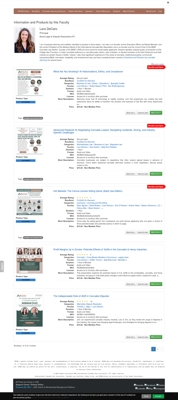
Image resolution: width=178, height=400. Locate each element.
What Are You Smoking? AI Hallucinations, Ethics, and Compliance (88, 71)
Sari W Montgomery (116, 86)
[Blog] (149, 388)
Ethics (94, 83)
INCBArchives (23, 11)
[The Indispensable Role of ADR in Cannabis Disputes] (29, 310)
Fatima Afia (81, 208)
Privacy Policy (37, 384)
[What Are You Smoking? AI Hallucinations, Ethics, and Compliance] (29, 82)
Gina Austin (94, 147)
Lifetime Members (75, 11)
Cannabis (81, 257)
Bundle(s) (36, 11)
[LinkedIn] (140, 388)
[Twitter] (160, 385)
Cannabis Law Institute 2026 (33, 118)
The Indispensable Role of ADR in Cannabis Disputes (81, 296)
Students (116, 11)
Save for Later (143, 113)
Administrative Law (84, 144)
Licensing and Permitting (97, 202)
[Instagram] (159, 388)
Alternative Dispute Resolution (89, 304)
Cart (160, 11)
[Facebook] (150, 385)
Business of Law (83, 83)
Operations (104, 83)
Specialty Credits (117, 83)
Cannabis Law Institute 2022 (33, 238)
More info (130, 113)
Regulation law (116, 144)
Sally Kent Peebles (109, 147)
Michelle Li (122, 260)
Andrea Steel (134, 205)
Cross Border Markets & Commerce (101, 257)
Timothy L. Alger (83, 306)
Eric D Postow (121, 205)
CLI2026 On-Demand (86, 80)
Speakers (89, 11)
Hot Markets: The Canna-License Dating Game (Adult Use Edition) (87, 191)
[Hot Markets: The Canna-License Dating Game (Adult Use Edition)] (29, 201)
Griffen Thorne (96, 260)
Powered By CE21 (24, 387)
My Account (151, 11)
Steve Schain (93, 208)
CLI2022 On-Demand (86, 200)
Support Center (22, 384)
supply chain (123, 257)
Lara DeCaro (82, 86)
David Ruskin (94, 205)
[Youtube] (138, 385)
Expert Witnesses (103, 11)
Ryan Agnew (82, 205)
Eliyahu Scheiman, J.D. (150, 205)
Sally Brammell (110, 260)
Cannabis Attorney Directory (53, 11)
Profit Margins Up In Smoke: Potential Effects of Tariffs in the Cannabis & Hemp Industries (100, 249)
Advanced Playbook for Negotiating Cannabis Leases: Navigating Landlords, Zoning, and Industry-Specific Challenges (104, 131)
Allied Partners (129, 11)
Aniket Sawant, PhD (98, 86)
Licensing (81, 202)
